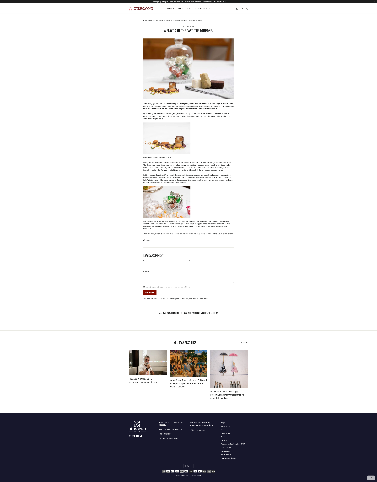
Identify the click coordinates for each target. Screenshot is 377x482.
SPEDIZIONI (183, 8)
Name (145, 261)
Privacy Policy (184, 299)
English (187, 466)
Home (145, 20)
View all (244, 342)
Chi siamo (224, 437)
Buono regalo (225, 426)
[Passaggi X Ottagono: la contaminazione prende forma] (148, 362)
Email (190, 261)
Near (222, 430)
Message (146, 271)
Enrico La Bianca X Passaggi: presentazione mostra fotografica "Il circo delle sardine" (227, 394)
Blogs (223, 423)
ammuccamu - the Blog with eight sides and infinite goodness (165, 20)
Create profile (225, 433)
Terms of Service (198, 299)
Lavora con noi (226, 447)
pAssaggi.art (225, 451)
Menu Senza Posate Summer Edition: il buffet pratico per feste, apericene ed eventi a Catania (188, 383)
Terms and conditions (228, 458)
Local (169, 8)
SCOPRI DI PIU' (201, 8)
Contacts (224, 440)
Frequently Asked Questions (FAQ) (233, 444)
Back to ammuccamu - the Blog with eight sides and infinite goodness (190, 313)
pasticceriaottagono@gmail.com (171, 429)
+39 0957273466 (165, 434)
